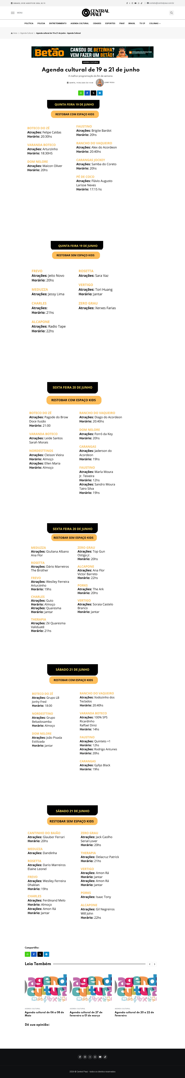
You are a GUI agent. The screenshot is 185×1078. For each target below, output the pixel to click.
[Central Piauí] (96, 12)
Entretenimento (57, 23)
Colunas (153, 23)
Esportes (110, 23)
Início (15, 33)
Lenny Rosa (109, 82)
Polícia (41, 23)
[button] (149, 964)
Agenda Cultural (80, 23)
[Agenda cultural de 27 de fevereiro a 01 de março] (91, 988)
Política (29, 23)
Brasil (131, 23)
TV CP (142, 23)
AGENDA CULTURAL (32, 1009)
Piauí (121, 23)
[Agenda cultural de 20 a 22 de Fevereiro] (136, 988)
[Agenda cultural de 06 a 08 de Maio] (46, 988)
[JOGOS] (92, 52)
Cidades (97, 23)
